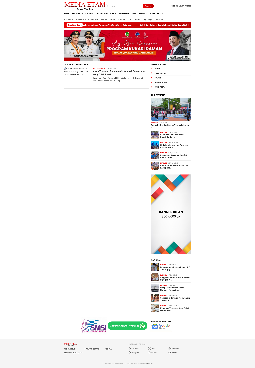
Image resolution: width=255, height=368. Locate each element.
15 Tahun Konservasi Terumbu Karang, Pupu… (174, 146)
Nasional (163, 265)
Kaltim (158, 78)
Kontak (108, 349)
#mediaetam (160, 87)
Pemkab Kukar (161, 82)
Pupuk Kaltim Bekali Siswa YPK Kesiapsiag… (174, 166)
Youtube (174, 353)
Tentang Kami (70, 349)
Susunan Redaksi (91, 349)
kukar (157, 69)
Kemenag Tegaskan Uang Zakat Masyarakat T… (174, 309)
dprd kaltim (160, 73)
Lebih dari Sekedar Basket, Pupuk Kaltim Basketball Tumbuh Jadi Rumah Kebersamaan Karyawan (170, 25)
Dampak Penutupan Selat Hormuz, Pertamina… (172, 288)
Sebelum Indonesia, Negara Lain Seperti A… (175, 299)
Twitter (153, 348)
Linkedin (154, 353)
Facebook (135, 348)
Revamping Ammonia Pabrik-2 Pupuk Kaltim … (173, 156)
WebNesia (149, 363)
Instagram (135, 353)
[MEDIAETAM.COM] (85, 6)
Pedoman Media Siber (73, 353)
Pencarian (148, 6)
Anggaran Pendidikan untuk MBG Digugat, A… (175, 278)
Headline (154, 123)
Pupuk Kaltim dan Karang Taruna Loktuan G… (170, 126)
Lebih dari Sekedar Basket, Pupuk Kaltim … (172, 136)
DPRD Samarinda (99, 68)
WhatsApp (175, 348)
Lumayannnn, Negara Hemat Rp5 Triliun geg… (175, 268)
